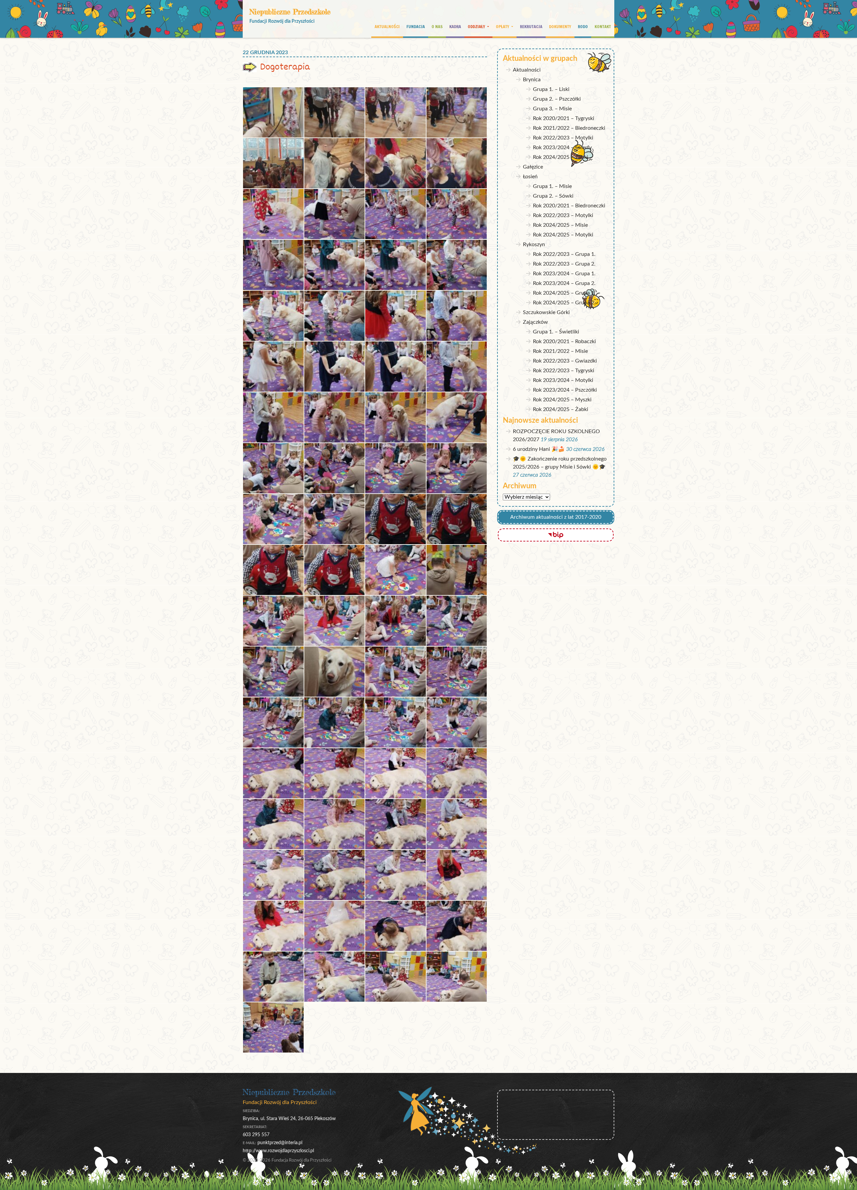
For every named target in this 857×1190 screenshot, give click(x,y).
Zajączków (535, 322)
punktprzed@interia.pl (279, 1142)
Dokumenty (560, 26)
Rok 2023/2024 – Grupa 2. (564, 283)
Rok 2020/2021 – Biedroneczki (569, 205)
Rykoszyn (534, 244)
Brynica (532, 79)
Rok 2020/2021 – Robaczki (564, 341)
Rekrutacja (531, 26)
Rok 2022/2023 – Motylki (563, 137)
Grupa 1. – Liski (551, 89)
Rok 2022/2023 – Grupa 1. (564, 254)
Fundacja (415, 26)
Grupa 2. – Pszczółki (557, 99)
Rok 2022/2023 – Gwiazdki (565, 361)
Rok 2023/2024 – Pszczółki (565, 390)
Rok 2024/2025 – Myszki (562, 399)
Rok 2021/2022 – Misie (560, 351)
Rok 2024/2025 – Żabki (560, 157)
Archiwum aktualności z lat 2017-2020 (555, 517)
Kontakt (603, 26)
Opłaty (503, 26)
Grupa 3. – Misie (552, 108)
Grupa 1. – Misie (552, 186)
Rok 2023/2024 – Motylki (563, 380)
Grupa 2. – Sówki (553, 196)
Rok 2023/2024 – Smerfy (562, 147)
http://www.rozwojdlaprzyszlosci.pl (278, 1150)
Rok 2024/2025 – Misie (560, 225)
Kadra (455, 26)
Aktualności (387, 26)
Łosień (530, 176)
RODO (583, 26)
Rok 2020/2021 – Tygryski (563, 118)
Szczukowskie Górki (546, 312)
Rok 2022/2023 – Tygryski (563, 370)
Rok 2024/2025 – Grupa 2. (564, 302)
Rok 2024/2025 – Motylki (563, 234)
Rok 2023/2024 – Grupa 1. (564, 273)
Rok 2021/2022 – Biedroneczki (569, 128)
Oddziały (477, 26)
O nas (437, 26)
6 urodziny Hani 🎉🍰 (539, 449)
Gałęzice (533, 167)
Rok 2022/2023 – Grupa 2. (564, 264)
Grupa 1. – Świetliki (556, 331)
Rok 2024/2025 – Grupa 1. (564, 293)
